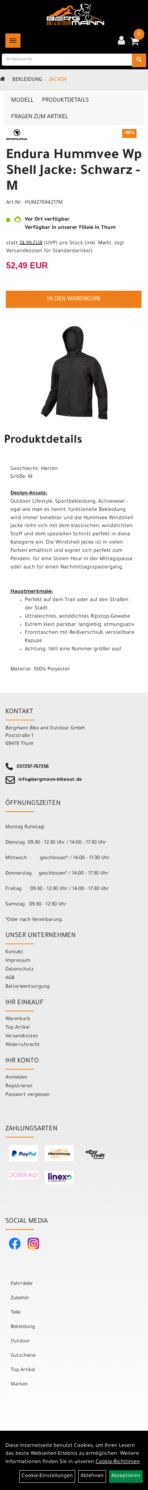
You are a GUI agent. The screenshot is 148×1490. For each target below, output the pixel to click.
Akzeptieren (125, 1476)
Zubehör (20, 1298)
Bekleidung (27, 80)
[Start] (2, 80)
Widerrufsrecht (22, 1045)
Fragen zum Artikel (39, 117)
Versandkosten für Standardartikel (48, 251)
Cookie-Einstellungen (47, 1476)
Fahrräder (22, 1284)
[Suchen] (139, 60)
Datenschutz (19, 969)
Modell (22, 100)
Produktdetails (65, 100)
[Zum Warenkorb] (134, 44)
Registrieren (18, 1086)
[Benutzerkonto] (121, 41)
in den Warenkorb (74, 299)
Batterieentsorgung (27, 987)
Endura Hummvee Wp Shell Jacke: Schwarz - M (74, 172)
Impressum (17, 961)
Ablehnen (92, 1476)
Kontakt (14, 952)
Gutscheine (23, 1355)
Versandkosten (21, 1036)
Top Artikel (17, 1027)
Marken (19, 1384)
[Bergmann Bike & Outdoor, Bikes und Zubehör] (75, 14)
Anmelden (16, 1077)
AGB (9, 978)
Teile (15, 1312)
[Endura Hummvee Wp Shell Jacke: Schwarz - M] (74, 373)
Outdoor (20, 1341)
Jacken (57, 80)
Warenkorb (17, 1019)
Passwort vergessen (27, 1095)
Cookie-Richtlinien (118, 1462)
